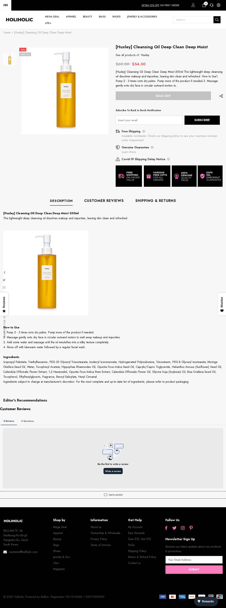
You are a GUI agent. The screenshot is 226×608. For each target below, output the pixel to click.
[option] (64, 91)
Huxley (145, 55)
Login (192, 6)
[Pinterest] (191, 528)
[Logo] (19, 19)
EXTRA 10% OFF (150, 5)
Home (7, 32)
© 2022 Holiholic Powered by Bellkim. (26, 597)
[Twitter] (174, 528)
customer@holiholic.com (23, 552)
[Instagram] (183, 528)
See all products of (127, 55)
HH (6, 5)
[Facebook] (166, 528)
